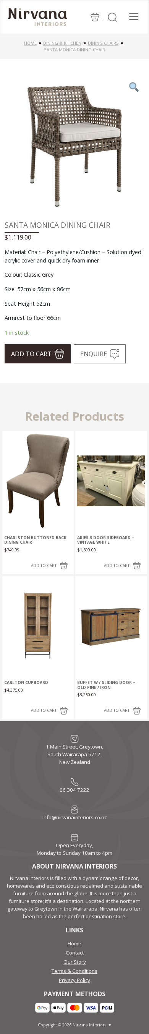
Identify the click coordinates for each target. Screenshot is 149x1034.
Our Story (74, 961)
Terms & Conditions (74, 971)
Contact (75, 952)
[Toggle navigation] (133, 16)
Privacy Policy (74, 980)
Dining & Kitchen (62, 43)
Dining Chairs (103, 43)
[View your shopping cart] (95, 16)
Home (30, 43)
